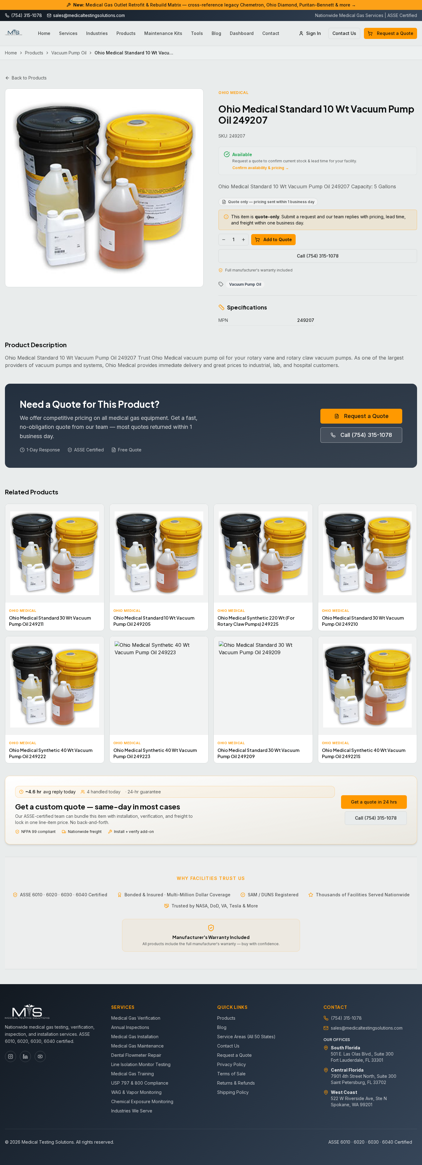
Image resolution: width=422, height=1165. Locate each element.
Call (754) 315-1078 (318, 255)
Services (68, 33)
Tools (197, 33)
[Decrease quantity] (224, 239)
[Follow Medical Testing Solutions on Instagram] (10, 1056)
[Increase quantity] (243, 239)
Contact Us (344, 33)
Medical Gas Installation (134, 1036)
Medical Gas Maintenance (137, 1045)
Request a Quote (395, 33)
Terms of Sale (231, 1073)
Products (126, 33)
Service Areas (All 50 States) (246, 1036)
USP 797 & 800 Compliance (139, 1083)
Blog (216, 33)
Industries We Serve (131, 1110)
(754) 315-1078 (346, 1018)
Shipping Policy (233, 1092)
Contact (270, 33)
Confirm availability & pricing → (260, 167)
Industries (97, 33)
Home (44, 33)
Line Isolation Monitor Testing (141, 1064)
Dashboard (242, 33)
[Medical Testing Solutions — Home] (13, 33)
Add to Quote (278, 239)
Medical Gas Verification (135, 1018)
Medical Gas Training (132, 1073)
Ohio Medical (233, 92)
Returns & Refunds (236, 1083)
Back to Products (29, 77)
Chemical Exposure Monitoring (142, 1101)
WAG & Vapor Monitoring (136, 1092)
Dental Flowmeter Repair (136, 1055)
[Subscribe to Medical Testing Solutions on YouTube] (40, 1056)
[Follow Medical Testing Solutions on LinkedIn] (25, 1056)
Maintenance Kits (163, 33)
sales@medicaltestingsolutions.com (367, 1028)
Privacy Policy (231, 1064)
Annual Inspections (130, 1027)
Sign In (313, 33)
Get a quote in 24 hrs (374, 801)
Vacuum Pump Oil (69, 52)
